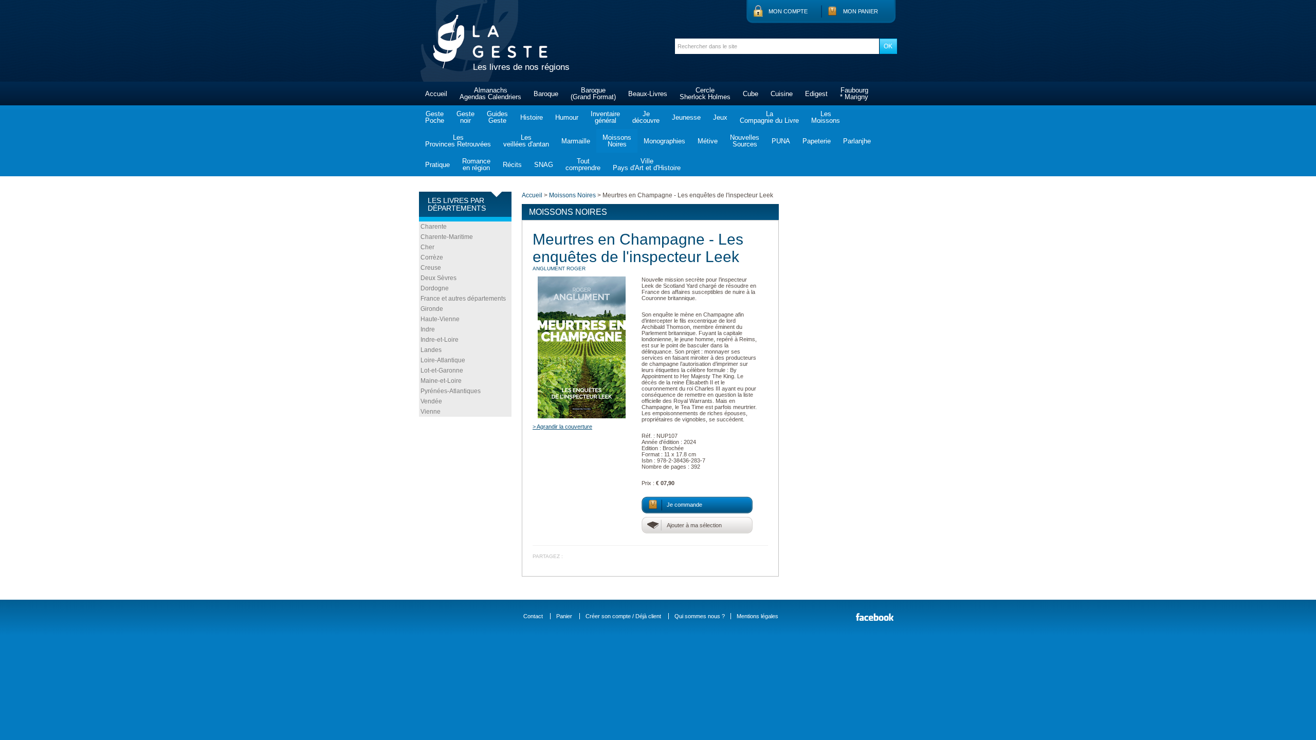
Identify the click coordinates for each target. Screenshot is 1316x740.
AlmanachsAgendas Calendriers (490, 93)
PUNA (781, 141)
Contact (533, 616)
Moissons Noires (572, 195)
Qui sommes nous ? (699, 616)
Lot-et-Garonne (442, 370)
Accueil (436, 94)
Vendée (431, 401)
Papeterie (816, 141)
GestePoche (434, 117)
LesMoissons (825, 117)
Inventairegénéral (605, 117)
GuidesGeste (497, 117)
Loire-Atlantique (443, 360)
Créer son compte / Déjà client (623, 616)
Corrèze (432, 257)
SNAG (543, 165)
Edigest (816, 94)
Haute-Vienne (440, 319)
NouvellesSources (744, 141)
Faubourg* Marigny (854, 93)
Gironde (432, 308)
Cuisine (782, 94)
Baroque (546, 94)
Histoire (531, 117)
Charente (434, 226)
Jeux (720, 117)
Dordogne (435, 288)
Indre (428, 329)
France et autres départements (463, 298)
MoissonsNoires (616, 141)
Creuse (431, 267)
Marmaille (575, 141)
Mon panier (860, 11)
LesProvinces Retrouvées (458, 141)
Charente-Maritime (447, 236)
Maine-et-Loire (441, 380)
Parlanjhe (857, 141)
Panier (564, 616)
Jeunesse (686, 117)
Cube (750, 94)
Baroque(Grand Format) (593, 93)
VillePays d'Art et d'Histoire (647, 164)
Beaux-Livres (647, 94)
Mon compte (788, 11)
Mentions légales (757, 616)
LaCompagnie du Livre (769, 117)
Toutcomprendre (582, 164)
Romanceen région (476, 164)
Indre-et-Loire (440, 339)
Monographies (664, 141)
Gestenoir (465, 117)
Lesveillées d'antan (526, 141)
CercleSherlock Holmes (705, 93)
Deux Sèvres (438, 278)
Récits (512, 165)
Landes (431, 350)
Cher (427, 247)
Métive (708, 141)
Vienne (431, 411)
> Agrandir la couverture (562, 426)
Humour (566, 117)
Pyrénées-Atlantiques (451, 391)
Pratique (437, 165)
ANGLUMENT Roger (559, 268)
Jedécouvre (646, 117)
